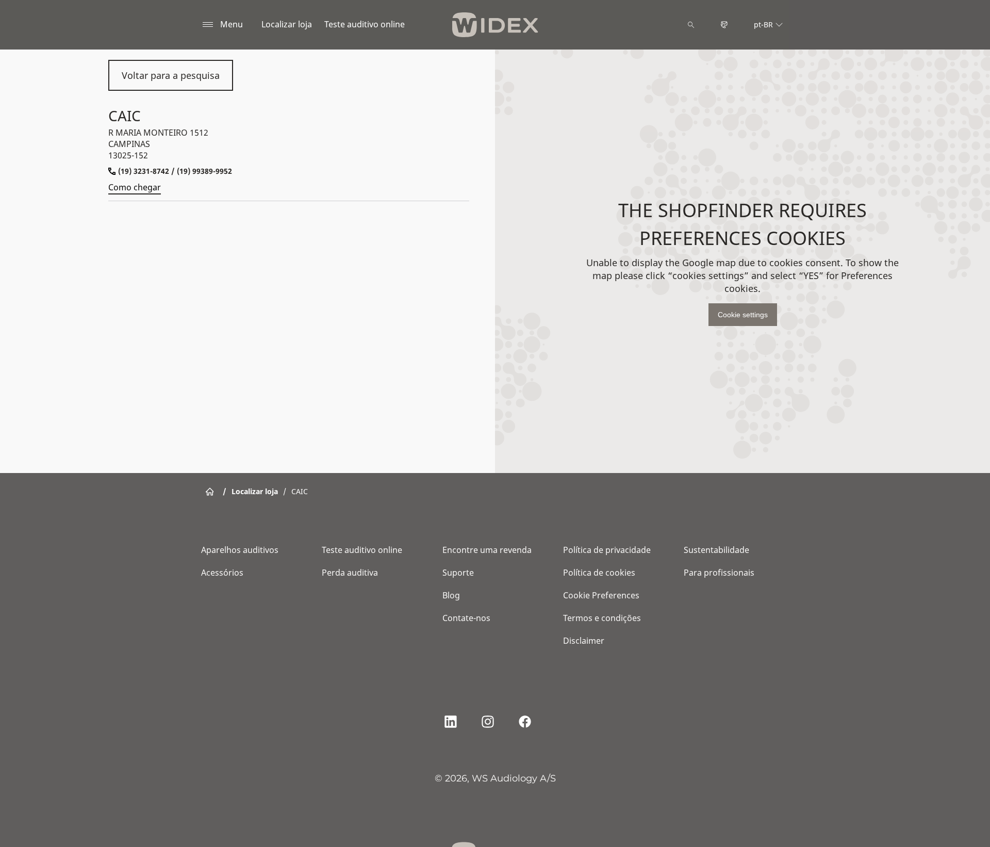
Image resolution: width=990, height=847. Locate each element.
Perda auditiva (350, 572)
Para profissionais (719, 572)
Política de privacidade (607, 550)
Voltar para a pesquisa (171, 75)
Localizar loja (286, 24)
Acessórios (222, 572)
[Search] (691, 24)
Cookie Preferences (601, 595)
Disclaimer (583, 640)
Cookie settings (743, 315)
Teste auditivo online (364, 24)
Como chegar (134, 187)
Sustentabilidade (716, 550)
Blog (451, 595)
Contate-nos (466, 618)
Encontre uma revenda (487, 550)
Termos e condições (602, 618)
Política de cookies (599, 572)
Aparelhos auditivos (239, 550)
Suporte (458, 572)
